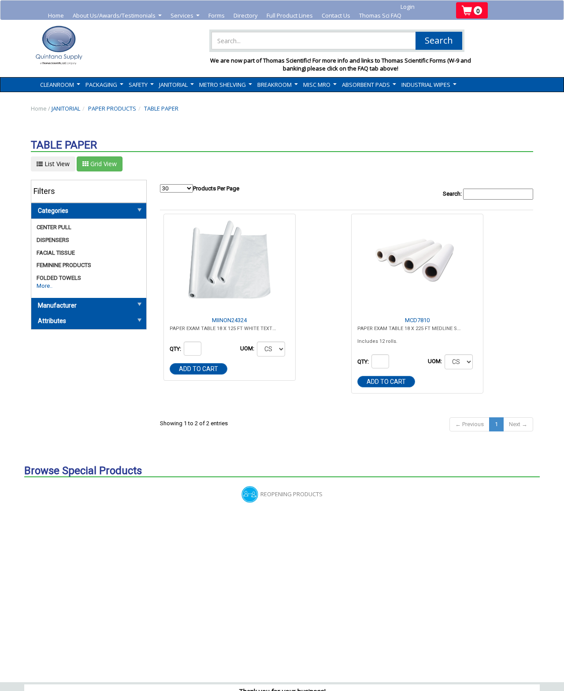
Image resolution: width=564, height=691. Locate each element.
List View (56, 164)
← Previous (469, 424)
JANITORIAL (66, 108)
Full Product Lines (290, 15)
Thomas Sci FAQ (380, 15)
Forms (216, 15)
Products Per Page (216, 188)
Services (185, 15)
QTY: (176, 349)
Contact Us (336, 15)
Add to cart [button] (198, 368)
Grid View (103, 164)
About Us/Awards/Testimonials (117, 15)
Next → (518, 424)
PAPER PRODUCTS (112, 108)
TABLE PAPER (161, 108)
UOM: (248, 348)
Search (439, 40)
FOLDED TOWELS (59, 278)
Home (56, 15)
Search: (453, 193)
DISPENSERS (53, 240)
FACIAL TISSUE (56, 252)
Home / (41, 108)
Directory (246, 15)
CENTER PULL (54, 227)
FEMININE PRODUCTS (64, 265)
